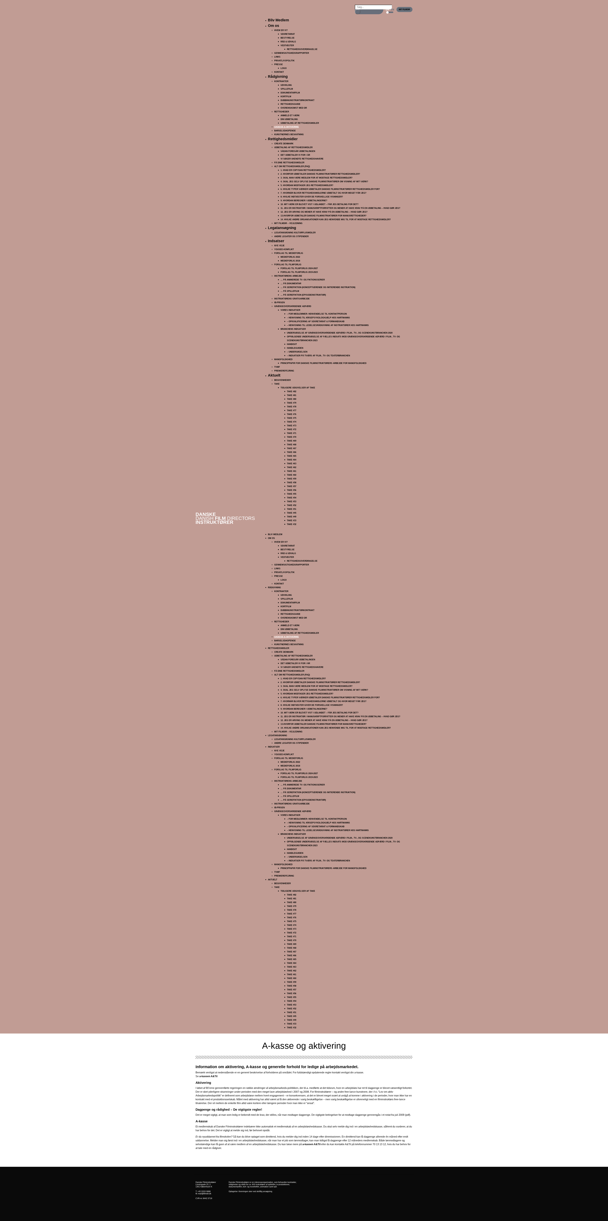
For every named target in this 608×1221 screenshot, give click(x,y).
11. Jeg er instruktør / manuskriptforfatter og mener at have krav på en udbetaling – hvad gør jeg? (340, 208)
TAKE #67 (291, 448)
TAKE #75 (291, 418)
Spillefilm (287, 89)
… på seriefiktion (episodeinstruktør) (303, 295)
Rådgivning (278, 76)
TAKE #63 (291, 463)
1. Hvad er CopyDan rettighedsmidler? (303, 170)
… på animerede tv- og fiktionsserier (303, 280)
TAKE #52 (291, 505)
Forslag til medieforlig (288, 253)
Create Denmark (283, 143)
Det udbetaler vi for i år (295, 155)
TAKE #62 (291, 467)
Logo (284, 68)
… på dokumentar (291, 283)
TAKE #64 (291, 460)
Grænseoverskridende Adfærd (292, 306)
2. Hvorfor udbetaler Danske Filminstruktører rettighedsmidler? (320, 174)
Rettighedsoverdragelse (302, 49)
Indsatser (276, 241)
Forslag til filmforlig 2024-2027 (299, 268)
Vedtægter (287, 45)
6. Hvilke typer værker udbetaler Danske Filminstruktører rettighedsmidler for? (330, 189)
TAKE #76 (291, 414)
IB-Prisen (279, 302)
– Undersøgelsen (297, 352)
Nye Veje (279, 245)
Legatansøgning (282, 228)
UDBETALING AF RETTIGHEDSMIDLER (300, 123)
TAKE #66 (291, 452)
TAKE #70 (291, 437)
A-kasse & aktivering (286, 127)
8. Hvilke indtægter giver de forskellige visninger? (312, 197)
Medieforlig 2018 (290, 261)
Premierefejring (284, 371)
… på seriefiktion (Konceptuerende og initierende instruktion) (318, 287)
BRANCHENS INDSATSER (293, 329)
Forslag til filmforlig (287, 264)
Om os (273, 26)
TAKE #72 (291, 429)
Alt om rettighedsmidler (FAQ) (292, 166)
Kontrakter (281, 81)
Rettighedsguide (290, 104)
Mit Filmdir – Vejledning (288, 223)
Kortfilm (286, 96)
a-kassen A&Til (208, 1076)
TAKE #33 (291, 520)
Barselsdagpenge (285, 130)
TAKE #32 (291, 524)
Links (277, 57)
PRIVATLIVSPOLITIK (284, 60)
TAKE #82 (291, 391)
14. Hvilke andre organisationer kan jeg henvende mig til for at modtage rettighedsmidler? (336, 219)
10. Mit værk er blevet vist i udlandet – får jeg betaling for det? (319, 204)
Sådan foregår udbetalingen (298, 151)
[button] (337, 530)
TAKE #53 (291, 501)
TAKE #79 (291, 403)
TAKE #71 (291, 433)
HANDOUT (292, 344)
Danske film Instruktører (225, 518)
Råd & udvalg (288, 41)
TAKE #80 (291, 399)
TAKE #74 (291, 422)
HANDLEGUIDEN (295, 348)
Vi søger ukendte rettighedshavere (302, 159)
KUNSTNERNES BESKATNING (289, 134)
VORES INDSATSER (290, 310)
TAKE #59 (291, 479)
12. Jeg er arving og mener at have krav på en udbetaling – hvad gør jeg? (324, 212)
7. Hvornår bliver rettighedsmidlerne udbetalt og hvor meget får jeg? (323, 193)
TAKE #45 (291, 513)
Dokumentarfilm (290, 93)
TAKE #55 (291, 494)
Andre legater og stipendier (291, 236)
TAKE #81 (291, 395)
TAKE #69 (291, 441)
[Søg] (357, 11)
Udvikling (286, 85)
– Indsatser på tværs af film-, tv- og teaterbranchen (318, 355)
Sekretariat (288, 34)
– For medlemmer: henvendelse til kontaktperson (317, 314)
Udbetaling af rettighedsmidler (293, 147)
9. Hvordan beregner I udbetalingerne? (304, 200)
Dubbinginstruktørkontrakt (297, 100)
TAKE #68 (291, 444)
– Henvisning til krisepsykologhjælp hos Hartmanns (318, 317)
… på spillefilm (290, 291)
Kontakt (279, 72)
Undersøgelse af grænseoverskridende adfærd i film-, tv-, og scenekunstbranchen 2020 (340, 333)
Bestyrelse (287, 38)
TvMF (277, 367)
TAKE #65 (291, 456)
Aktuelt (274, 375)
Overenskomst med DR (294, 108)
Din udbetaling (289, 119)
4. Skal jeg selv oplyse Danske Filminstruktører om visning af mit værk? (324, 181)
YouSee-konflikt (284, 249)
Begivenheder (282, 380)
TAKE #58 (291, 482)
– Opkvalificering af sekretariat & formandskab (315, 321)
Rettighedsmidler (283, 139)
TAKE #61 (291, 471)
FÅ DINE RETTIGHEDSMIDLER (289, 162)
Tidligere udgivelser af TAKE (298, 388)
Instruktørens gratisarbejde (292, 299)
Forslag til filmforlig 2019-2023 (299, 272)
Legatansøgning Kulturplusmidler (295, 232)
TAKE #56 (291, 490)
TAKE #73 (291, 425)
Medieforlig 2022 (290, 257)
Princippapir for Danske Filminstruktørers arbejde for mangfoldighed (323, 363)
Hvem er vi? (281, 30)
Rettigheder (281, 111)
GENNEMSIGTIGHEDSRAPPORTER (291, 53)
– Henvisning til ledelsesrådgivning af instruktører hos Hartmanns (328, 325)
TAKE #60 (291, 475)
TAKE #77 (291, 410)
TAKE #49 (291, 516)
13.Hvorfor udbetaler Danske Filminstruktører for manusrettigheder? (323, 216)
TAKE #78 (291, 406)
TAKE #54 (291, 498)
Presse (278, 64)
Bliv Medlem (278, 20)
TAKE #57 (291, 486)
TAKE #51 (291, 509)
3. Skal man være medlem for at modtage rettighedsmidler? (316, 178)
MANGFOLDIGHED (283, 359)
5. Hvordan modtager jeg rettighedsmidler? (307, 185)
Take (277, 384)
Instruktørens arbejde (288, 276)
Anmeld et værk (290, 115)
